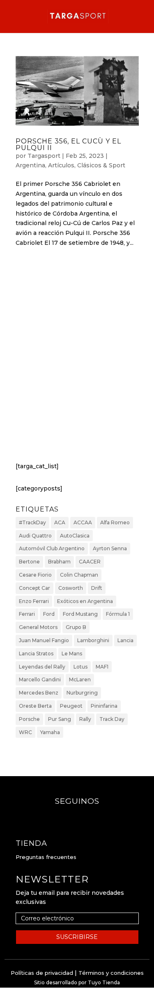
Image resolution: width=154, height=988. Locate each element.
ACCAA (83, 522)
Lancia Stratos (36, 653)
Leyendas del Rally (42, 667)
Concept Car (34, 588)
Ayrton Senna (110, 548)
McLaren (80, 679)
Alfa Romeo (115, 522)
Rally (85, 719)
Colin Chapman (79, 575)
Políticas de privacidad (42, 972)
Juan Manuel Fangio (44, 640)
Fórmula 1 (118, 614)
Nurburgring (82, 693)
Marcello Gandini (40, 679)
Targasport (44, 156)
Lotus (80, 667)
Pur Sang (59, 719)
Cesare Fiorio (35, 575)
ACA (59, 522)
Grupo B (76, 627)
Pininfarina (104, 706)
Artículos (61, 165)
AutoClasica (75, 536)
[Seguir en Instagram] (85, 817)
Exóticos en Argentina (85, 601)
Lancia (125, 640)
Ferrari (27, 614)
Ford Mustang (80, 614)
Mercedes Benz (38, 693)
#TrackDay (32, 522)
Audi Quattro (35, 536)
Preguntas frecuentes (46, 857)
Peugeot (71, 706)
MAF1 (102, 667)
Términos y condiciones (111, 972)
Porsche (29, 719)
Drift (96, 588)
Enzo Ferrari (34, 601)
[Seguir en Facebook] (69, 817)
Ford (49, 614)
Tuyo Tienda (104, 982)
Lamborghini (93, 640)
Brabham (59, 562)
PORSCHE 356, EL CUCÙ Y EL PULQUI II (68, 144)
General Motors (38, 627)
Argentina (30, 165)
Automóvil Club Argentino (52, 548)
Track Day (111, 719)
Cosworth (70, 588)
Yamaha (50, 732)
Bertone (29, 562)
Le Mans (72, 653)
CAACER (90, 562)
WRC (25, 732)
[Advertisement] (77, 362)
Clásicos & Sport (101, 165)
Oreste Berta (35, 706)
